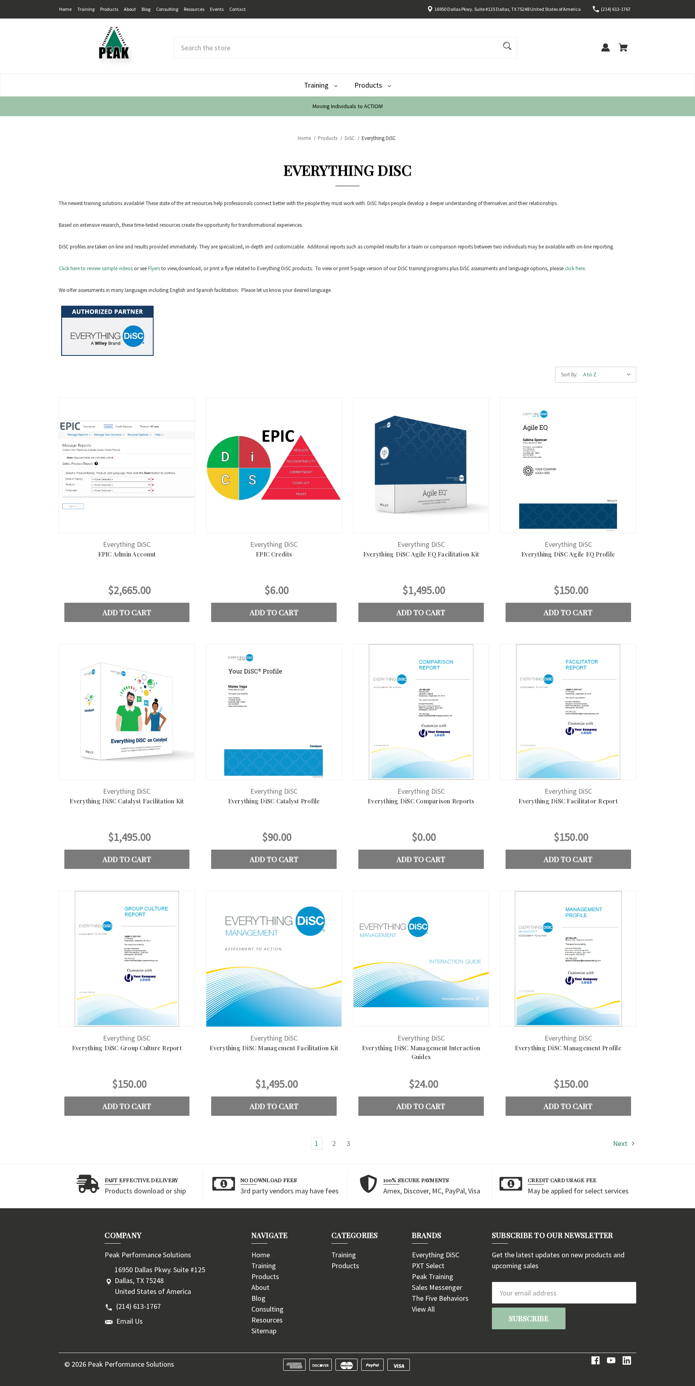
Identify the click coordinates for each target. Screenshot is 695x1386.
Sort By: (569, 374)
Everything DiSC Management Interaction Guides (421, 1052)
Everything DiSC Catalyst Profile (274, 801)
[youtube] (611, 1360)
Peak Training (432, 1276)
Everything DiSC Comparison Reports (421, 801)
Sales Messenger (437, 1287)
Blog (146, 9)
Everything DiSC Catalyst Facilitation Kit (127, 801)
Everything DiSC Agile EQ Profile (568, 554)
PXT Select (428, 1265)
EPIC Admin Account (127, 554)
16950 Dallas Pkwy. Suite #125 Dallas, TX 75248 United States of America (507, 9)
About (130, 9)
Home (65, 9)
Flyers (154, 268)
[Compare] (127, 526)
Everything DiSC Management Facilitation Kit (274, 1048)
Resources (194, 9)
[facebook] (595, 1360)
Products (109, 9)
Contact (237, 9)
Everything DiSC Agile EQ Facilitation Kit (421, 554)
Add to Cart (127, 612)
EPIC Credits (274, 554)
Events (217, 9)
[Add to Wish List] (148, 525)
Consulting (167, 9)
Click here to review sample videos (96, 268)
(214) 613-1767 (616, 9)
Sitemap (263, 1330)
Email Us (129, 1321)
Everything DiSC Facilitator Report (568, 801)
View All (423, 1309)
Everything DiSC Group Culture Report (127, 1048)
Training (86, 9)
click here (575, 268)
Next (621, 1143)
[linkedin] (627, 1360)
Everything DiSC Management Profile (568, 1048)
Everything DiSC (435, 1254)
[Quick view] (105, 525)
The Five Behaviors (440, 1298)
